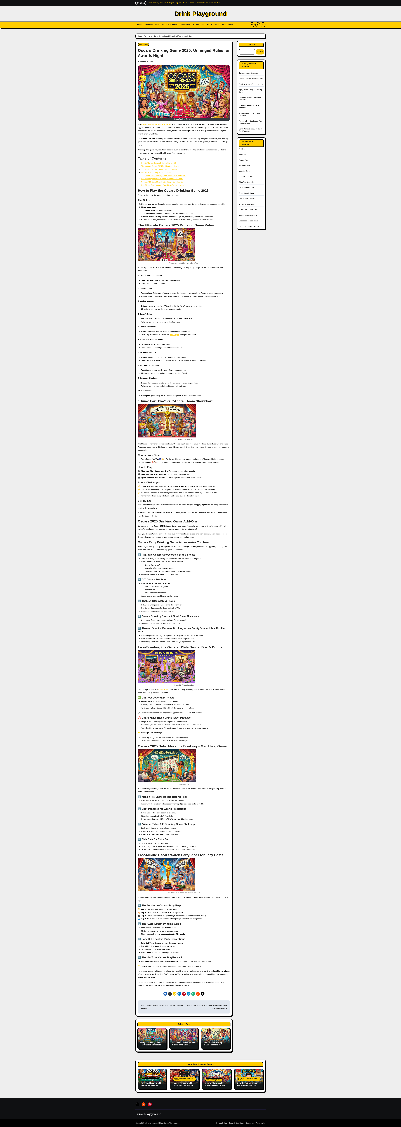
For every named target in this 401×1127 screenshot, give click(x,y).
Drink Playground (200, 13)
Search (251, 45)
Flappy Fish (243, 160)
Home (139, 24)
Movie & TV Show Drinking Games (183, 1079)
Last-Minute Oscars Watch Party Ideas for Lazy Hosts (162, 185)
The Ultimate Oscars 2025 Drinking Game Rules (160, 166)
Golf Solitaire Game (246, 188)
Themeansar (173, 1123)
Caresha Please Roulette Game (251, 79)
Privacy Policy (221, 1123)
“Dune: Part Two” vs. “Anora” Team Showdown (159, 169)
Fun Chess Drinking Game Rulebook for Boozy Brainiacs (213, 1045)
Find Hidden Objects (247, 199)
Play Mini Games (152, 24)
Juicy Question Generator (248, 73)
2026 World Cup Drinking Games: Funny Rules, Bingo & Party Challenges (152, 1085)
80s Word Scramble (246, 182)
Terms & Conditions (236, 1123)
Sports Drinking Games (150, 1080)
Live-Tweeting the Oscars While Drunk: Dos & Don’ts (162, 179)
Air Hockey (243, 149)
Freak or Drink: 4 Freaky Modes (251, 84)
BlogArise (163, 1123)
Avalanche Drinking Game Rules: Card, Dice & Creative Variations (183, 1045)
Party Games (198, 24)
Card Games (185, 24)
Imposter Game (245, 171)
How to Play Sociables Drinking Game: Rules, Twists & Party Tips (215, 1085)
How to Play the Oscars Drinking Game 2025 (159, 163)
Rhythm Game (244, 165)
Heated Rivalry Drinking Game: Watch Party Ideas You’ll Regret (184, 1085)
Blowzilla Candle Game (248, 210)
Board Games (213, 24)
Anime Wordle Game (247, 193)
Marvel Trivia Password (248, 215)
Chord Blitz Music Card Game (250, 226)
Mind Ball (242, 154)
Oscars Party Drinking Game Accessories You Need (165, 176)
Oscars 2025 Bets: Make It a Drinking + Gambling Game (163, 182)
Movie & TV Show (169, 24)
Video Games (227, 24)
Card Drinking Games (213, 1080)
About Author (261, 1123)
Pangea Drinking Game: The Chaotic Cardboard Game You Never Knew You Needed (151, 1046)
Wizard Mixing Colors (247, 204)
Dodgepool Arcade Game (248, 221)
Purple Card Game (246, 176)
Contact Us (250, 1123)
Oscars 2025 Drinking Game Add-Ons (156, 173)
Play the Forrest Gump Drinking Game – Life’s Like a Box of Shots (247, 1085)
